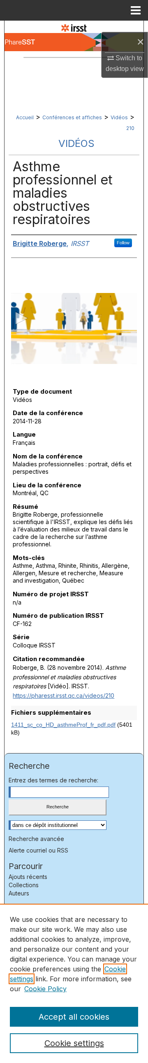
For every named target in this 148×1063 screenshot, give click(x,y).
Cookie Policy (45, 989)
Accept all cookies (74, 1017)
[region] (74, 983)
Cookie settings (74, 1043)
